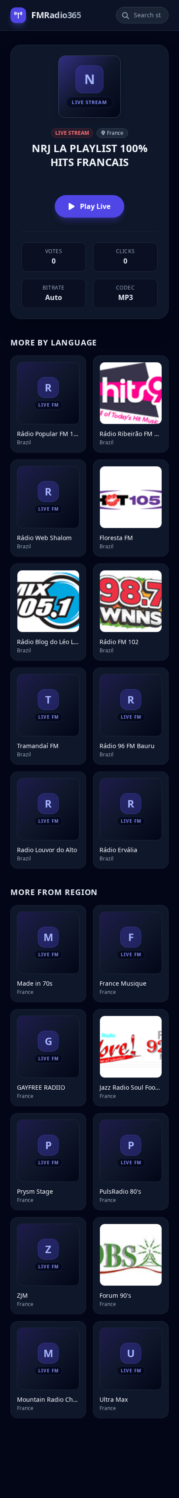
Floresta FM (116, 538)
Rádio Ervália (118, 850)
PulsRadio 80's (120, 1191)
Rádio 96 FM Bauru (127, 746)
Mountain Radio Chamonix (48, 1399)
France (115, 133)
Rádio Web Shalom (44, 538)
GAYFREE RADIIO (41, 1087)
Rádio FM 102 (119, 642)
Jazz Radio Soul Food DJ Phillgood (130, 1087)
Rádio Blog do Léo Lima (48, 642)
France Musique (122, 983)
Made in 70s (35, 983)
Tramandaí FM (38, 746)
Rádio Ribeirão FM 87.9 (130, 434)
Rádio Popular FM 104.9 (48, 434)
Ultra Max (113, 1399)
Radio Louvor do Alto (47, 850)
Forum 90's (115, 1295)
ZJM (22, 1295)
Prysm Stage (35, 1191)
